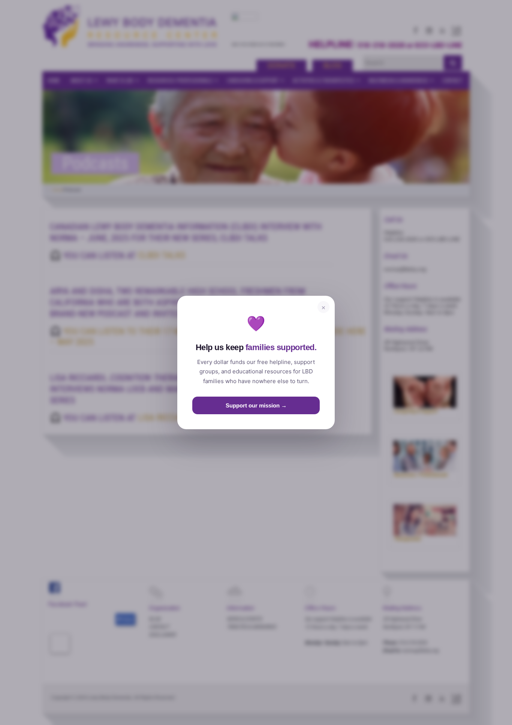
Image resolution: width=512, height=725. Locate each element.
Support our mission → (256, 405)
